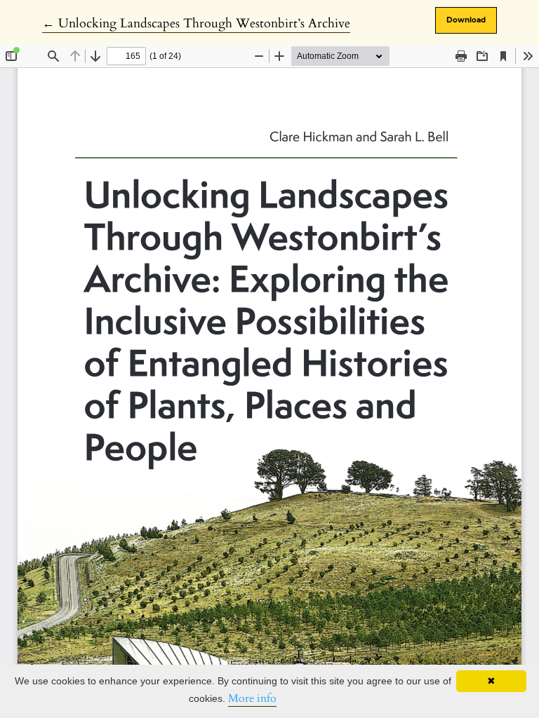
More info (252, 698)
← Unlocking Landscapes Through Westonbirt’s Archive (196, 23)
